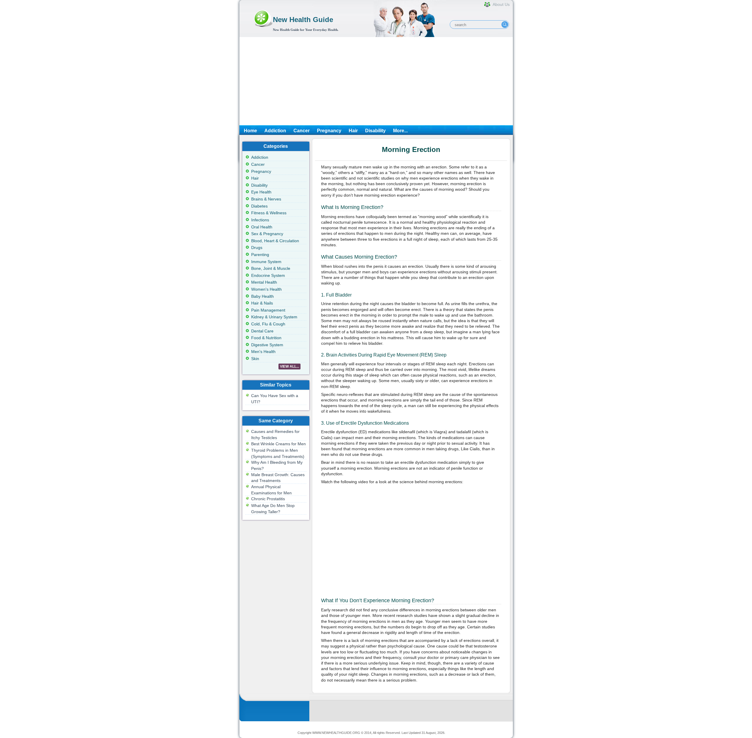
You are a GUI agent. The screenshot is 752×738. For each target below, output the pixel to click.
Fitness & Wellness (268, 212)
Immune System (266, 261)
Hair (353, 130)
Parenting (260, 254)
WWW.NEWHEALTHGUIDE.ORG (336, 732)
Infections (260, 219)
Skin (255, 358)
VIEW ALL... (289, 366)
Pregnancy (329, 130)
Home (250, 130)
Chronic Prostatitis (268, 498)
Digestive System (267, 344)
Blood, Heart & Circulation (275, 240)
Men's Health (263, 351)
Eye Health (261, 192)
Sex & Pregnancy (267, 233)
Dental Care (262, 331)
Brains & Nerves (266, 199)
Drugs (256, 247)
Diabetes (259, 206)
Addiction (275, 130)
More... (400, 130)
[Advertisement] (376, 81)
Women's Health (266, 289)
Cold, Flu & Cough (268, 324)
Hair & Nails (262, 303)
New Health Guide (303, 20)
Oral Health (261, 227)
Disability (375, 130)
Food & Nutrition (266, 337)
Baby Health (262, 296)
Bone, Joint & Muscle (270, 268)
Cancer (301, 130)
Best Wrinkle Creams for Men (278, 443)
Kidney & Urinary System (274, 316)
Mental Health (264, 282)
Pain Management (268, 310)
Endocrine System (268, 275)
